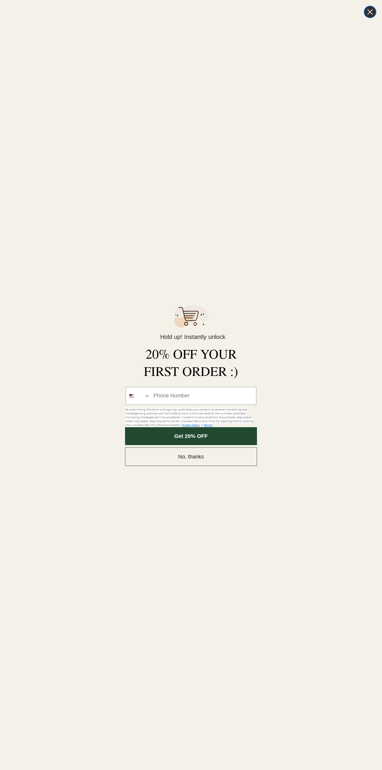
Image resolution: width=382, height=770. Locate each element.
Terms (208, 425)
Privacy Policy (191, 425)
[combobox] (138, 396)
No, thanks (191, 457)
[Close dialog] (370, 12)
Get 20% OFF (191, 436)
